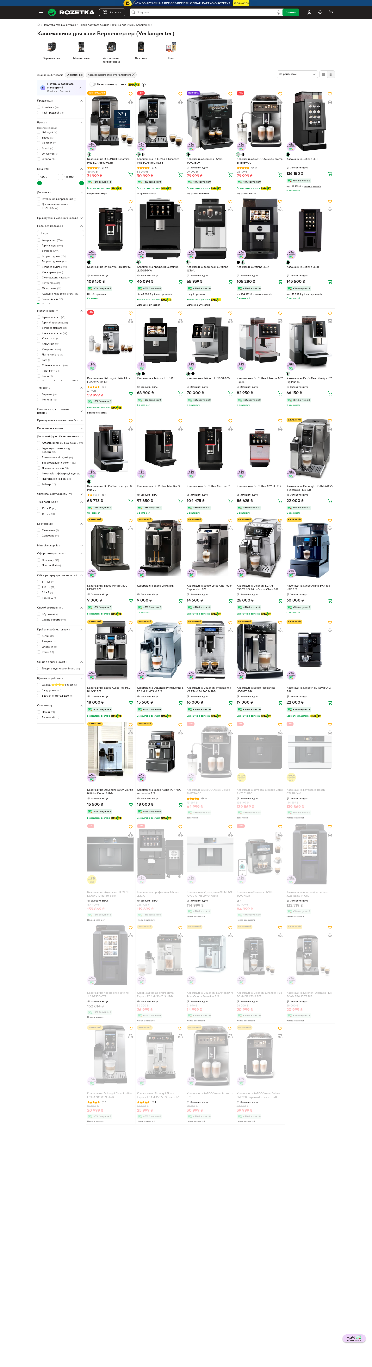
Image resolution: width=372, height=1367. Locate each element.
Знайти (291, 12)
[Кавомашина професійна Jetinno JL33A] (160, 854)
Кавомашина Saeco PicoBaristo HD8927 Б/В (256, 690)
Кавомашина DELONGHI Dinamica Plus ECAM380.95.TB (108, 161)
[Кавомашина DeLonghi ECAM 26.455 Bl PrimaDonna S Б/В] (110, 752)
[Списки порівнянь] (320, 12)
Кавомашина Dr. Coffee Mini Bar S (158, 486)
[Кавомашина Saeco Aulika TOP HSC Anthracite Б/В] (160, 752)
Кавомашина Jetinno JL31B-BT (156, 378)
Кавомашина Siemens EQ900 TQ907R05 (255, 894)
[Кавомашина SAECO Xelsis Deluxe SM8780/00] (210, 752)
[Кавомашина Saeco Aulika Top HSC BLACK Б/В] (110, 650)
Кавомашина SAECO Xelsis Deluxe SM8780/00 (208, 792)
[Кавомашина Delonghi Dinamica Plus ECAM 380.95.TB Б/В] (310, 955)
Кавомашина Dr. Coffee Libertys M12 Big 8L (260, 380)
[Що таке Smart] (144, 85)
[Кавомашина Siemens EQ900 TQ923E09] (210, 121)
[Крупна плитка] (323, 74)
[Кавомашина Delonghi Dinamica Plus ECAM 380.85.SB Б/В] (110, 1055)
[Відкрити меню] (41, 12)
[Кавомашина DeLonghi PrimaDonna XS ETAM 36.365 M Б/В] (210, 650)
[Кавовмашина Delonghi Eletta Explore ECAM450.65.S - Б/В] (160, 955)
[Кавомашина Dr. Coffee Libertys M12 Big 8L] (260, 340)
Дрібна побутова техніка (93, 25)
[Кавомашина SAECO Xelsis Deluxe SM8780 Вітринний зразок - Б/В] (260, 1055)
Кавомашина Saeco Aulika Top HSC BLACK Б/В (109, 690)
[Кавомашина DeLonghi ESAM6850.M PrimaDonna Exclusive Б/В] (210, 955)
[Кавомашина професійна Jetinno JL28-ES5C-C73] (110, 955)
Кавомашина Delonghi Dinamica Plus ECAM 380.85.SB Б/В (109, 1095)
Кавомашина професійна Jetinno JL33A (157, 894)
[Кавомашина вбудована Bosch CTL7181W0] (310, 752)
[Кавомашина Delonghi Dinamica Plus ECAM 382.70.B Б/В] (260, 955)
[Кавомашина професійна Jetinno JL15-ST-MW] (160, 229)
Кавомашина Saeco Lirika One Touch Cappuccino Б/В (209, 588)
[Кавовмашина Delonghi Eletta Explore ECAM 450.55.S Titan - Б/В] (160, 1055)
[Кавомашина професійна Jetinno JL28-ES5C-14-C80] (310, 854)
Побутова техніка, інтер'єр (59, 25)
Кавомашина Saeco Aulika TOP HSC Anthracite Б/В (159, 792)
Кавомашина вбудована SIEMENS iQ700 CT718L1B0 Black (108, 894)
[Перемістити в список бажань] (130, 94)
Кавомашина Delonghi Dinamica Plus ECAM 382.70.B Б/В (259, 995)
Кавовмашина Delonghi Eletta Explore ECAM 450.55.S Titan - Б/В (158, 1095)
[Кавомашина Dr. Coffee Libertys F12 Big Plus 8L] (310, 340)
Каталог (115, 12)
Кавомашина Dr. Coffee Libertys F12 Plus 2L (110, 488)
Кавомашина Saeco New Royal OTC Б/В (309, 690)
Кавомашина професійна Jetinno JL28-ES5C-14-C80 (307, 894)
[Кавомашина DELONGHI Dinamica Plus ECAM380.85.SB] (160, 121)
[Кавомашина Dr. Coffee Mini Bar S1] (210, 448)
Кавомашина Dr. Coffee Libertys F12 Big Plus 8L (309, 380)
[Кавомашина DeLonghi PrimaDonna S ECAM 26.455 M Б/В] (160, 650)
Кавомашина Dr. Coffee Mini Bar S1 (208, 486)
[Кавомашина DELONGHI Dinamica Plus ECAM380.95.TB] (110, 121)
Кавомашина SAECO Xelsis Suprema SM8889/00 (259, 161)
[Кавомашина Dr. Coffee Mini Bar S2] (110, 229)
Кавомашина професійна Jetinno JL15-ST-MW (157, 269)
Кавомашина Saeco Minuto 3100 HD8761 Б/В (107, 588)
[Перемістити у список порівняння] (130, 102)
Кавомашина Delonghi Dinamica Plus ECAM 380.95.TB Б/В (309, 995)
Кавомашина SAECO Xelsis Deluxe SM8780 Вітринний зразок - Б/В (258, 1095)
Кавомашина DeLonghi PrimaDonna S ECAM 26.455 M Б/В (160, 690)
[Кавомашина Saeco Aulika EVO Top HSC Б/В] (310, 548)
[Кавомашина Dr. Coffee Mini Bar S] (160, 448)
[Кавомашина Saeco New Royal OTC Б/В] (310, 650)
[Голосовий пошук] (278, 12)
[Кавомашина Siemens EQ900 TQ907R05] (260, 854)
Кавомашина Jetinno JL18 (302, 159)
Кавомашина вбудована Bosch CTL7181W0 (306, 792)
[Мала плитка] (331, 74)
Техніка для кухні (122, 25)
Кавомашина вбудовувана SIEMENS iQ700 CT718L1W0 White (209, 894)
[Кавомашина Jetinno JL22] (260, 229)
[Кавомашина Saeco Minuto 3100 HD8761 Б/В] (110, 548)
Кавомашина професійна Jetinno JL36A (207, 269)
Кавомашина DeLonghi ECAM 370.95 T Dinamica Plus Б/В (310, 488)
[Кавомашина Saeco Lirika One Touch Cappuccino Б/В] (210, 548)
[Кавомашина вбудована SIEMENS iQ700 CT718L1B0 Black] (110, 854)
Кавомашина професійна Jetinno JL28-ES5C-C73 (108, 995)
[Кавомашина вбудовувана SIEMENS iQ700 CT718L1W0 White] (210, 854)
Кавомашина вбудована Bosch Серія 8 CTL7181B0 (260, 792)
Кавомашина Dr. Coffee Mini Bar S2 (109, 267)
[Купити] (130, 174)
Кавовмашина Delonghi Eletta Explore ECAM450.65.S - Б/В (155, 995)
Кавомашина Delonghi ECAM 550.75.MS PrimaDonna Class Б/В (257, 588)
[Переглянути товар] (88, 154)
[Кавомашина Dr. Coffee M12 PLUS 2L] (260, 448)
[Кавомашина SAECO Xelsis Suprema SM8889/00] (260, 121)
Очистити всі (75, 75)
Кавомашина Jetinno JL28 (303, 267)
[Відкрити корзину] (331, 12)
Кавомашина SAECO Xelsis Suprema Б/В (209, 1095)
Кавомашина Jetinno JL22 (253, 267)
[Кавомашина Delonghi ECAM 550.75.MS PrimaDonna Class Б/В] (260, 548)
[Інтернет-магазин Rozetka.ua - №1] (71, 12)
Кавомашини (144, 25)
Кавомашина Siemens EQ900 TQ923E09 (205, 161)
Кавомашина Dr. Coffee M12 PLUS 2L (260, 486)
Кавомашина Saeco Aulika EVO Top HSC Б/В (308, 588)
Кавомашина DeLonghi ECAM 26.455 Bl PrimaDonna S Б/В (110, 792)
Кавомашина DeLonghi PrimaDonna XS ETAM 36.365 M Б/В (209, 690)
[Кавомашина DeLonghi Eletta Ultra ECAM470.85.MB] (110, 340)
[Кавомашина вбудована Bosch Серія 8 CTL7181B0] (260, 752)
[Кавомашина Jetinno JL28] (310, 229)
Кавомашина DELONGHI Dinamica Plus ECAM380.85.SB (158, 161)
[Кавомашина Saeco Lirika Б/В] (160, 548)
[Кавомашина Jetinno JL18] (310, 121)
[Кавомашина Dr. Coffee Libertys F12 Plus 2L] (110, 448)
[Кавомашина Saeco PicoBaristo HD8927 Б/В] (260, 650)
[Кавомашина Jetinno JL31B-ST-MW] (210, 340)
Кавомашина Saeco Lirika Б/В (155, 586)
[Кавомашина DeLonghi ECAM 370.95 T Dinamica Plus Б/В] (310, 448)
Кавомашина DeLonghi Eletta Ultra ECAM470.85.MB (108, 380)
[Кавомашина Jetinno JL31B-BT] (160, 340)
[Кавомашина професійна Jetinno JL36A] (210, 229)
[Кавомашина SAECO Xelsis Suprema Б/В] (210, 1055)
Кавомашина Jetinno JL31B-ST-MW (208, 378)
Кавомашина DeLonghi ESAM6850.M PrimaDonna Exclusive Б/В (210, 995)
